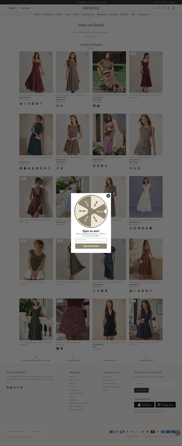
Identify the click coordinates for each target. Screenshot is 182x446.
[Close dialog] (108, 196)
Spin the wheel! (91, 246)
